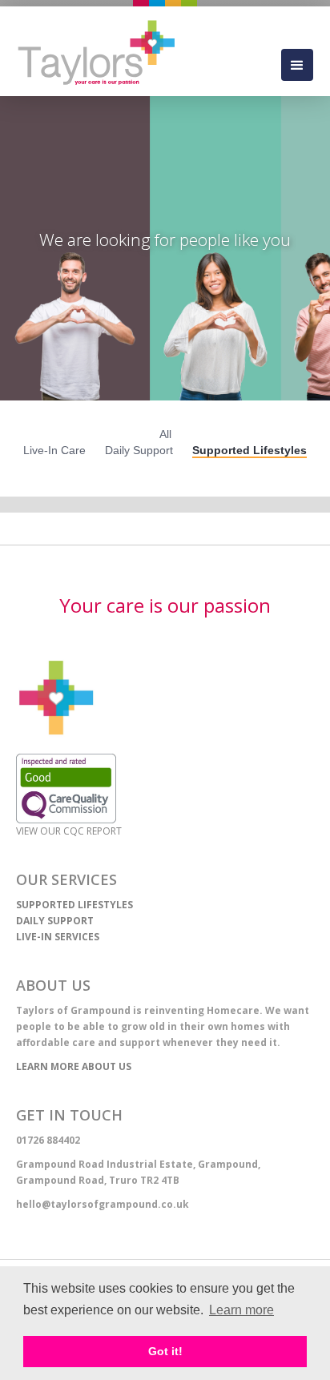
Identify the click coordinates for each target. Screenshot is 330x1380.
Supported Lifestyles (249, 450)
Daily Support (139, 450)
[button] (297, 65)
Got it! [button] (165, 1351)
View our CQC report (69, 831)
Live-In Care (54, 450)
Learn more (241, 1310)
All (165, 434)
